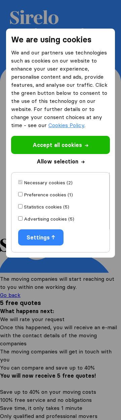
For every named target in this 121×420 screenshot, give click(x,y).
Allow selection (57, 161)
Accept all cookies (57, 145)
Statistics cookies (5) (46, 207)
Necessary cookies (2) (48, 183)
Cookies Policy (66, 125)
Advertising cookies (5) (49, 219)
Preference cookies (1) (48, 195)
